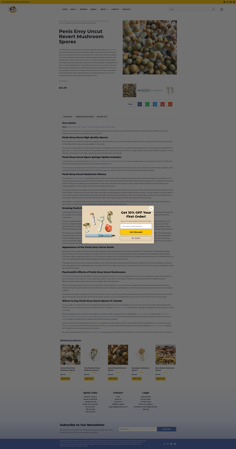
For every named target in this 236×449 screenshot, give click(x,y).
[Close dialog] (151, 208)
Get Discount (136, 232)
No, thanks (136, 238)
